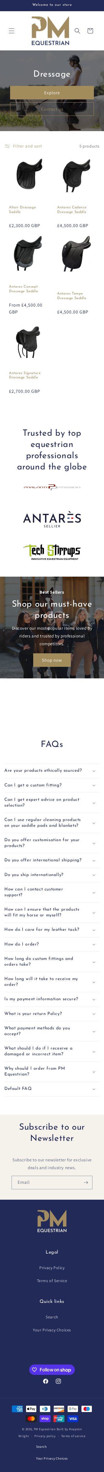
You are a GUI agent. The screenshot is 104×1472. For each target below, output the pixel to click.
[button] (11, 30)
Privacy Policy (51, 1267)
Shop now (52, 660)
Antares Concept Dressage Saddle (23, 289)
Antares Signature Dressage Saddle (24, 375)
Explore (52, 92)
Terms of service (73, 1436)
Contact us (52, 109)
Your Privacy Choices (52, 1330)
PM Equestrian (45, 1429)
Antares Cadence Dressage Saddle (71, 210)
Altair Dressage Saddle (22, 210)
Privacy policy (45, 1436)
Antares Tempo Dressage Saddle (71, 296)
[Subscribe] (85, 1182)
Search (52, 1317)
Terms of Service (52, 1280)
